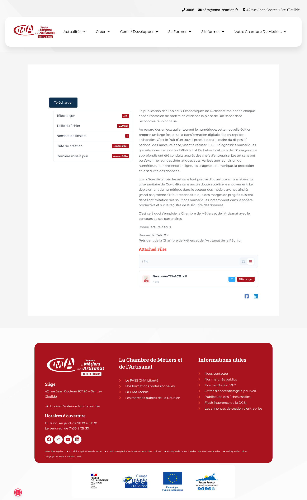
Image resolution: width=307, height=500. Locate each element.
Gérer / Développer (137, 32)
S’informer (210, 32)
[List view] (250, 261)
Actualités (72, 32)
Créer (100, 32)
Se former (177, 32)
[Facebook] (247, 296)
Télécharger (63, 102)
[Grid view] (243, 261)
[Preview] (231, 279)
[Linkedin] (256, 296)
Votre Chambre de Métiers (258, 32)
